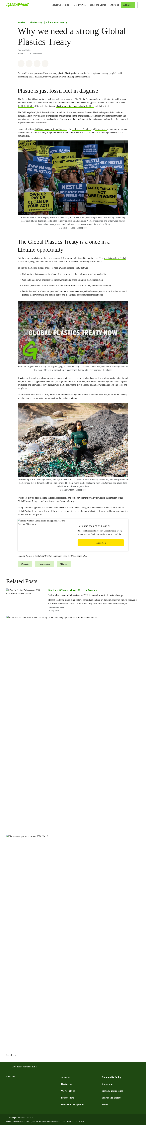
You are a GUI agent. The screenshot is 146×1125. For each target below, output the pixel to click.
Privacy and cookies (112, 1090)
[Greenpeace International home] (17, 5)
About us (114, 5)
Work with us (68, 1090)
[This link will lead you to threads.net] (13, 1083)
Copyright (107, 1084)
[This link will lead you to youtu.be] (104, 294)
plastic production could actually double (74, 106)
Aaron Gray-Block (56, 608)
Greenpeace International (24, 1066)
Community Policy (111, 1077)
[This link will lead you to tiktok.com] (25, 1083)
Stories (21, 22)
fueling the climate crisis (79, 76)
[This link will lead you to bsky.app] (31, 1083)
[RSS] (53, 1083)
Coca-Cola (100, 129)
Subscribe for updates (72, 1104)
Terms (105, 1104)
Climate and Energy (56, 22)
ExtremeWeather (88, 590)
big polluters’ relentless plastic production (52, 381)
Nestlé (85, 129)
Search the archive (111, 1097)
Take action (101, 543)
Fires (73, 590)
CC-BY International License (72, 1121)
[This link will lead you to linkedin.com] (42, 1083)
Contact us (66, 1084)
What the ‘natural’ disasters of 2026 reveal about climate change (85, 595)
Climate (64, 590)
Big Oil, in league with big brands (50, 129)
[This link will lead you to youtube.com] (48, 1083)
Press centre (67, 1097)
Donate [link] (127, 4)
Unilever (76, 129)
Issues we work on (60, 5)
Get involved (80, 5)
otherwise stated (18, 1121)
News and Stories (98, 5)
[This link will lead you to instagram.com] (8, 1083)
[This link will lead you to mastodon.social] (36, 1083)
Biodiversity (36, 22)
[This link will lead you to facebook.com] (19, 1083)
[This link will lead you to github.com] (59, 1083)
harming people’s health (111, 73)
